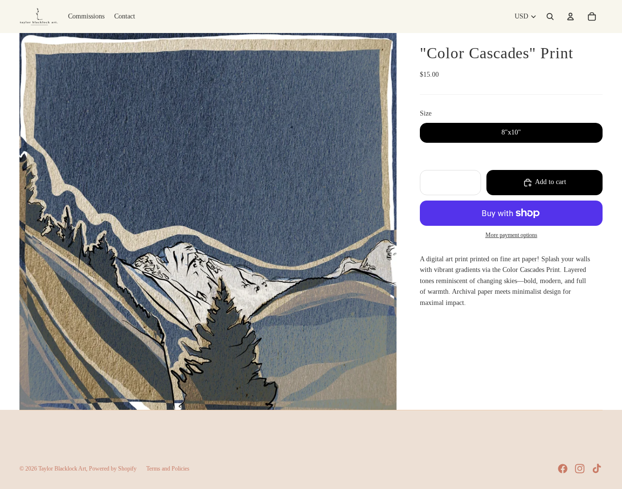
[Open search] (550, 16)
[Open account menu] (570, 16)
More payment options (511, 236)
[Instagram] (580, 468)
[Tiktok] (597, 468)
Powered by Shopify (113, 468)
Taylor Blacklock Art (62, 468)
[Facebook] (563, 468)
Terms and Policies (168, 468)
